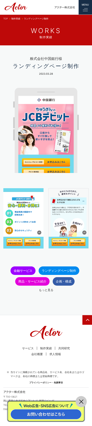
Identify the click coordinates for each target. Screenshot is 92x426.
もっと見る (46, 290)
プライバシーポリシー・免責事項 (46, 382)
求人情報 (55, 354)
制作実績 (15, 18)
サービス (28, 348)
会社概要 (37, 354)
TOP (5, 18)
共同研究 (64, 348)
